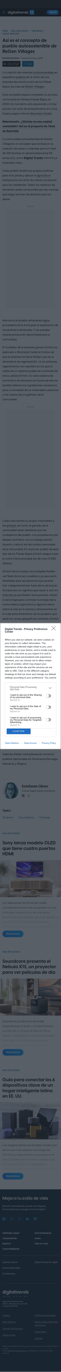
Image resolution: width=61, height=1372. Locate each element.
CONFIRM (19, 731)
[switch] (48, 695)
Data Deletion (12, 743)
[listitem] (30, 688)
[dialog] (30, 686)
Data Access (30, 743)
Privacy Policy (49, 743)
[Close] (55, 629)
